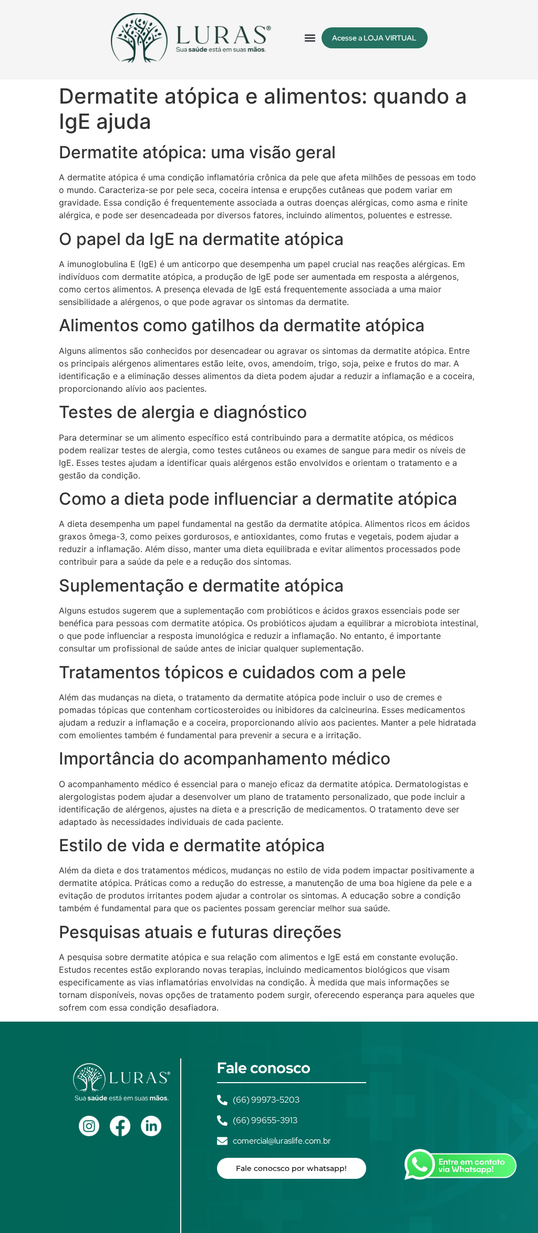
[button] (310, 37)
